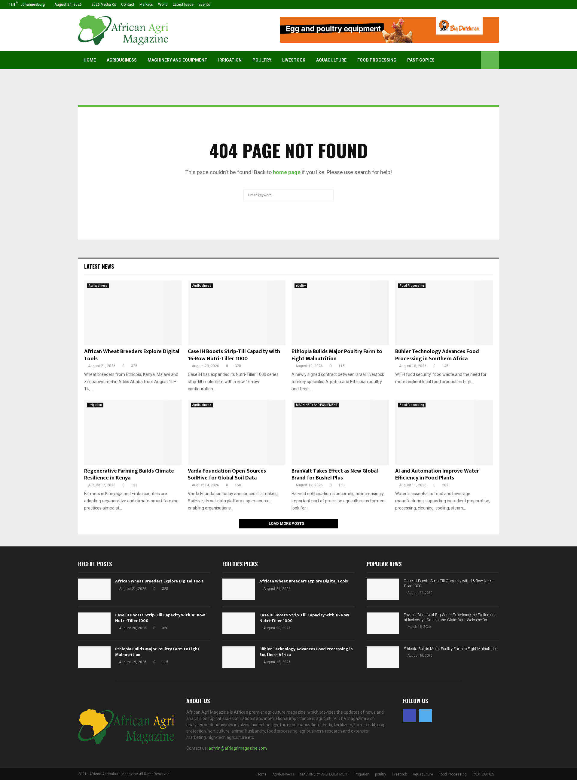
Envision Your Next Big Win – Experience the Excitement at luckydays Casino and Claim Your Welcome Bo (450, 617)
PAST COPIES (421, 60)
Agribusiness (122, 60)
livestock (293, 60)
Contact (127, 4)
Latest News (99, 266)
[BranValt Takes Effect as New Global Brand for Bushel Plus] (340, 432)
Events (204, 4)
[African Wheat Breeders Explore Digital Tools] (133, 313)
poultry (261, 60)
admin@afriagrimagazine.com (238, 748)
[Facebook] (409, 715)
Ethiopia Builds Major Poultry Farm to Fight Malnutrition (337, 355)
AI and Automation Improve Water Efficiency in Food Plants (437, 474)
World (163, 4)
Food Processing (376, 60)
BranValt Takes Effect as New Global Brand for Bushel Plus (335, 474)
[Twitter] (425, 715)
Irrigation (230, 60)
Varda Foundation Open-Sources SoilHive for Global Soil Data (227, 474)
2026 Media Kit (103, 4)
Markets (146, 4)
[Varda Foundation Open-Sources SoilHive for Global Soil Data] (236, 432)
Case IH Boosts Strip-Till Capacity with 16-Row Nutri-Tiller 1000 (234, 355)
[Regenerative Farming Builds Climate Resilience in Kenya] (133, 432)
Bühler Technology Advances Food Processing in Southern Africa (437, 355)
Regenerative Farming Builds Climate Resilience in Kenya (129, 474)
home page (287, 172)
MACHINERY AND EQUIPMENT (177, 60)
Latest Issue (183, 4)
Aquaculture (331, 60)
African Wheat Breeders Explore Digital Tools (131, 355)
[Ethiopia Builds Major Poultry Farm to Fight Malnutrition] (340, 313)
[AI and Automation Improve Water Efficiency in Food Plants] (444, 432)
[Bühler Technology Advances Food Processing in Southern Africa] (444, 313)
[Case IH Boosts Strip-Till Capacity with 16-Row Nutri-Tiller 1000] (236, 313)
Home (90, 60)
